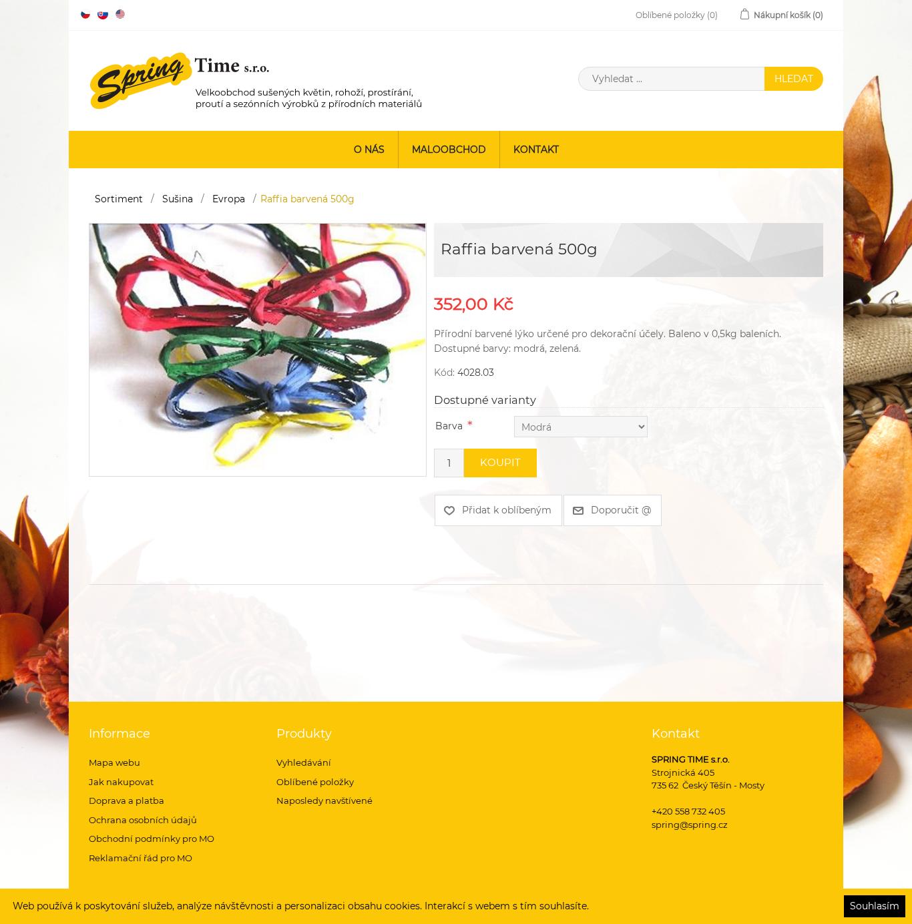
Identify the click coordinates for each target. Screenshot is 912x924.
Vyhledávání (303, 762)
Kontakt (536, 150)
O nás (369, 150)
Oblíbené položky (315, 781)
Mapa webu (114, 762)
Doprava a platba (126, 800)
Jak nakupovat (121, 781)
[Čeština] (85, 14)
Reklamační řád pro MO (140, 858)
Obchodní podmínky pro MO (151, 838)
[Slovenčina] (103, 14)
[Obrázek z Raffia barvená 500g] (258, 348)
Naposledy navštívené (324, 800)
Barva (449, 426)
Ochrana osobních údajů (143, 820)
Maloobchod (449, 150)
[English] (120, 14)
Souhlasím (874, 906)
